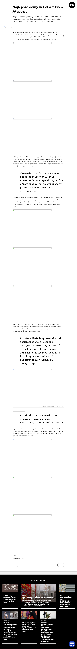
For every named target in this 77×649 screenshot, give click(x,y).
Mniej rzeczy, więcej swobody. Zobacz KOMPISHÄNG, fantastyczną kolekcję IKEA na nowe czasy (66, 601)
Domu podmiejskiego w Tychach (45, 39)
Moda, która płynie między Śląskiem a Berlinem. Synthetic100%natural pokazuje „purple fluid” (29, 627)
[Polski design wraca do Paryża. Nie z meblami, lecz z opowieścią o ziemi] (10, 588)
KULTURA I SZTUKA (7, 621)
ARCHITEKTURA (9, 594)
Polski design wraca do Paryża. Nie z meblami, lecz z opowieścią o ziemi (10, 599)
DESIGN (14, 564)
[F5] (72, 5)
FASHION (25, 620)
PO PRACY (64, 594)
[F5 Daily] (72, 644)
